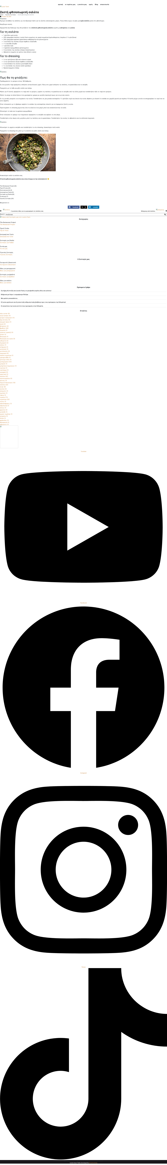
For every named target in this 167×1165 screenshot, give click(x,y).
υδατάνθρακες (6, 403)
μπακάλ (3, 364)
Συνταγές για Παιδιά (7, 194)
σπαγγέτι (4, 391)
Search (2, 214)
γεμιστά (3, 330)
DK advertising (93, 1163)
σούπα (3, 389)
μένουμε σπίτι (5, 359)
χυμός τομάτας (6, 414)
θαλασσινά (4, 422)
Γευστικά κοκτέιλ (6, 190)
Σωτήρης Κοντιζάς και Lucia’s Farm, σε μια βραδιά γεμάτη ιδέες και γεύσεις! (26, 290)
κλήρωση (4, 347)
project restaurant (7, 318)
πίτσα (3, 418)
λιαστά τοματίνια (6, 355)
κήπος (3, 345)
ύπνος (3, 408)
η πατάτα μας (82, 4)
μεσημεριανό (6, 362)
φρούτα (3, 410)
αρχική (60, 4)
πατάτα (4, 376)
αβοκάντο (4, 424)
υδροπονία (4, 406)
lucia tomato (5, 316)
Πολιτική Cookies (97, 1161)
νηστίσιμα (4, 370)
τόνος (3, 401)
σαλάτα (4, 385)
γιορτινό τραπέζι (6, 332)
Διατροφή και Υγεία (7, 192)
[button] (73, 207)
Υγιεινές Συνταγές (7, 198)
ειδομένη (4, 341)
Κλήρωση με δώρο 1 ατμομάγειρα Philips (14, 294)
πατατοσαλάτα (6, 378)
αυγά (3, 324)
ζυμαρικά (4, 343)
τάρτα (3, 395)
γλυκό (3, 334)
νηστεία (3, 368)
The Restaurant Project (8, 186)
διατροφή (4, 336)
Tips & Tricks (5, 188)
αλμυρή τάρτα (5, 322)
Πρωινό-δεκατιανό (7, 383)
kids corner (5, 313)
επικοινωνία (104, 4)
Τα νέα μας (4, 196)
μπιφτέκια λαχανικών (8, 366)
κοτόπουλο (5, 351)
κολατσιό (4, 349)
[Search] (165, 214)
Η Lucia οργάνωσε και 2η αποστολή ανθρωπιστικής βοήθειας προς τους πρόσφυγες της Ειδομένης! (33, 302)
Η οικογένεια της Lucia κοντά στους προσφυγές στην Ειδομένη (22, 306)
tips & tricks (5, 320)
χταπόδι (3, 412)
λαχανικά (4, 353)
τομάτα (4, 397)
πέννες (3, 380)
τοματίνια (5, 399)
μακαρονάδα (5, 357)
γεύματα (4, 416)
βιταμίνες (4, 326)
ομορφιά (4, 372)
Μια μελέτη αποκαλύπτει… (9, 298)
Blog (96, 4)
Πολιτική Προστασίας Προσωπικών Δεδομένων (78, 1161)
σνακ (3, 387)
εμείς (91, 4)
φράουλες (4, 420)
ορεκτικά (4, 374)
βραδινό (4, 328)
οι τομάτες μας (70, 4)
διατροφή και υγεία (7, 339)
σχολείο (3, 393)
